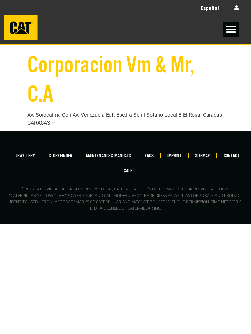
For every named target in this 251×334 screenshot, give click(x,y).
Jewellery (25, 155)
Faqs (149, 155)
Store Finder (60, 155)
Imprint (174, 155)
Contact (231, 155)
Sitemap (202, 155)
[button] (231, 29)
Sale (128, 170)
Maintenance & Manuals (108, 155)
